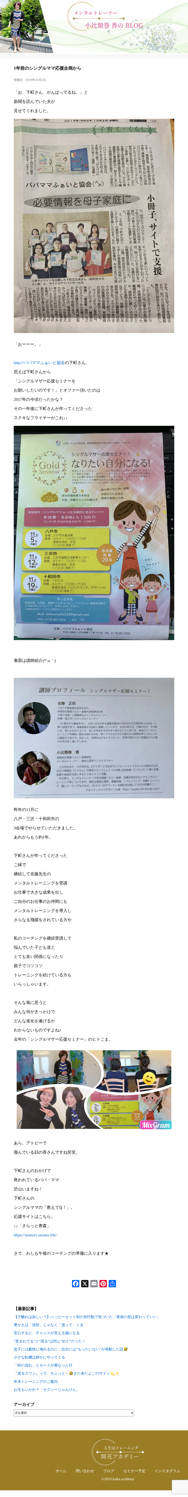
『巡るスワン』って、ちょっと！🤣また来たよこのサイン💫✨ (66, 1373)
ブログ (108, 1471)
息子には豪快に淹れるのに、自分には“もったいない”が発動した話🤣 (71, 1349)
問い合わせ (85, 1471)
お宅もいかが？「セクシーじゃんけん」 (47, 1390)
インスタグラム (167, 1471)
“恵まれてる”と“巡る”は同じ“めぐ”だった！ (50, 1341)
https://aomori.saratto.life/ (35, 1235)
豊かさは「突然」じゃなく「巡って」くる (48, 1325)
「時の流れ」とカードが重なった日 (43, 1365)
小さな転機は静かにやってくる (39, 1357)
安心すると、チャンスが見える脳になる (47, 1333)
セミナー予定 (134, 1471)
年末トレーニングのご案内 (36, 1382)
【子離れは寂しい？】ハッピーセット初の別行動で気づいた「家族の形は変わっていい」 (87, 1317)
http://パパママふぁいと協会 (39, 362)
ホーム (60, 1471)
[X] (84, 1284)
